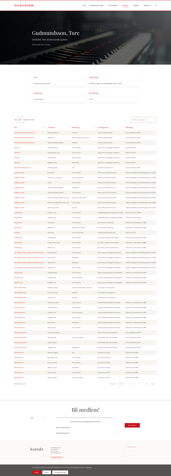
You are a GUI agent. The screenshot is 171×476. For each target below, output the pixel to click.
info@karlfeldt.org (57, 457)
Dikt (15, 127)
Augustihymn (18, 213)
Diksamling (129, 127)
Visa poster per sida (24, 120)
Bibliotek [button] (125, 5)
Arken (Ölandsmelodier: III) (22, 168)
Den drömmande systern (42, 83)
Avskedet (17, 233)
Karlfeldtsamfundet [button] (96, 5)
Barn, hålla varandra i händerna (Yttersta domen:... (29, 253)
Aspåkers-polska (19, 173)
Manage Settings (60, 472)
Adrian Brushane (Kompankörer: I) (24, 133)
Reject (47, 472)
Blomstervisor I (19, 353)
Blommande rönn (19, 303)
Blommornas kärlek (20, 333)
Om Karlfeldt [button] (112, 5)
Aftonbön (17, 148)
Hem (84, 5)
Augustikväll (18, 223)
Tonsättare (51, 127)
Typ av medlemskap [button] (63, 428)
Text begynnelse (103, 127)
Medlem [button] (147, 5)
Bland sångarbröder (20, 288)
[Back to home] (24, 5)
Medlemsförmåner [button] (62, 433)
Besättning (75, 127)
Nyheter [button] (136, 5)
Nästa (153, 384)
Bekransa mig (18, 273)
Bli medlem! (132, 425)
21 (146, 384)
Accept (36, 472)
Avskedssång (18, 238)
